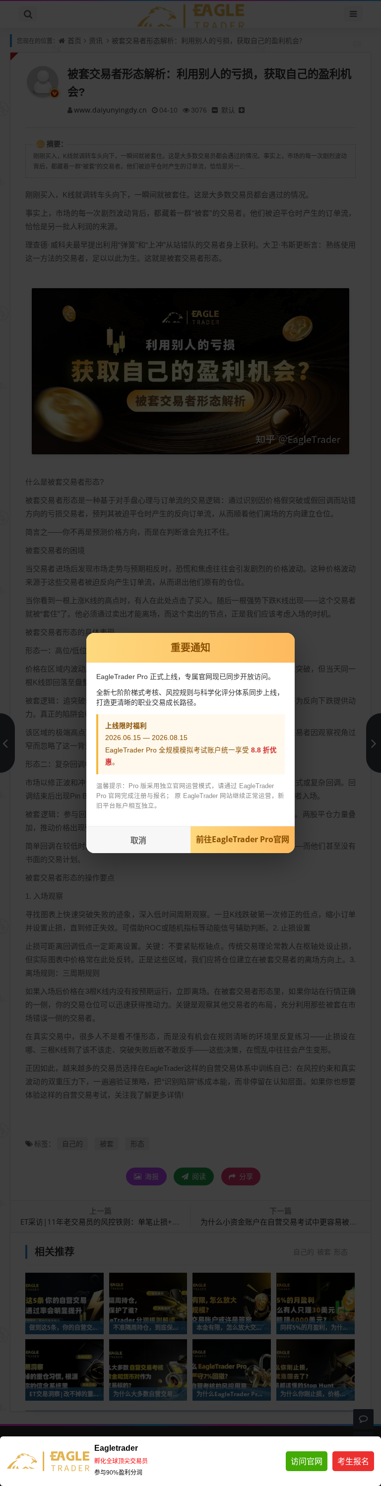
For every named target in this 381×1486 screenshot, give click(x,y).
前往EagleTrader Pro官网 (242, 839)
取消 (138, 840)
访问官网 (306, 1461)
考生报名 (353, 1461)
